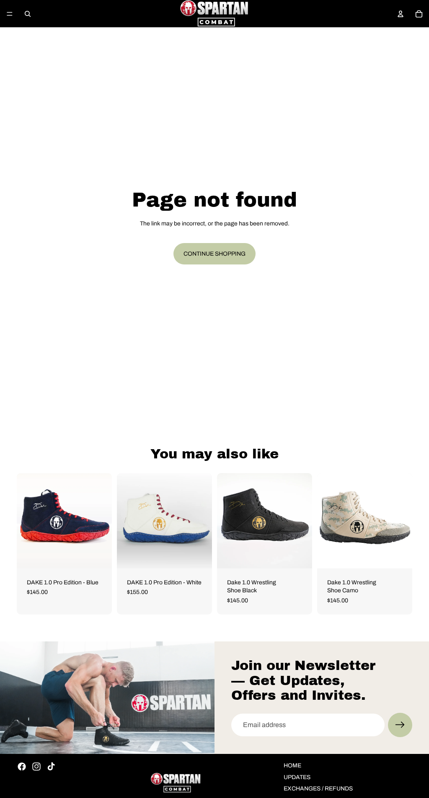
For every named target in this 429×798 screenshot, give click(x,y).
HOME (292, 765)
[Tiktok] (51, 766)
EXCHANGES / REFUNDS (318, 788)
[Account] (400, 14)
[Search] (27, 14)
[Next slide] (102, 520)
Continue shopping (214, 254)
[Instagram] (36, 766)
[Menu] (9, 14)
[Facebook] (22, 766)
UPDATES (297, 777)
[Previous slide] (26, 520)
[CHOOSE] (98, 555)
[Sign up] (400, 725)
